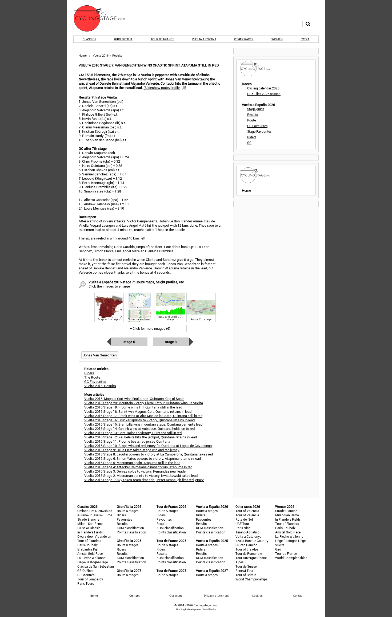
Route (251, 120)
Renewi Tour (244, 570)
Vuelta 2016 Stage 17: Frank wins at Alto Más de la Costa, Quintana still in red (143, 415)
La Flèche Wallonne (91, 558)
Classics (89, 39)
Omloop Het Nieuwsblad (94, 511)
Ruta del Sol (244, 519)
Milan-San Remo (287, 515)
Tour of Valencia (247, 511)
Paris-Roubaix (87, 545)
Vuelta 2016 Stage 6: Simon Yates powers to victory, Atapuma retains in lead (142, 458)
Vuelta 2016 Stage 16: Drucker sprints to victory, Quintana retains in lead (139, 420)
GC (249, 142)
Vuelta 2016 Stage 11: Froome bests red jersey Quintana (127, 441)
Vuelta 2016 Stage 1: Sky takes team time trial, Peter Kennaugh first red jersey (144, 479)
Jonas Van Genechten (100, 355)
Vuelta (280, 545)
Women (277, 39)
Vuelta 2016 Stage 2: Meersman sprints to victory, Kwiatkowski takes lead (141, 475)
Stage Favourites (259, 131)
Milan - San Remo (90, 523)
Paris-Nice (242, 528)
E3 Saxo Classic (88, 528)
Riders (251, 137)
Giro (278, 549)
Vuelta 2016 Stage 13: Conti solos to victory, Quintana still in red (133, 432)
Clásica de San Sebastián (95, 566)
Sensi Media (209, 609)
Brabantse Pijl (87, 549)
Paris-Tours (85, 583)
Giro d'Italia (123, 39)
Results (252, 114)
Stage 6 (129, 341)
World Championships (251, 579)
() (164, 87)
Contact (298, 596)
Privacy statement (216, 596)
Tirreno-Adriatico (247, 532)
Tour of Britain (245, 575)
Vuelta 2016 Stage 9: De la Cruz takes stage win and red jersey (131, 449)
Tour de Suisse (246, 566)
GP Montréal (86, 575)
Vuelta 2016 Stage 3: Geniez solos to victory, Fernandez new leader (135, 471)
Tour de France (162, 39)
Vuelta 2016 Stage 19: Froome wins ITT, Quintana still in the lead (133, 407)
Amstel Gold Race (90, 553)
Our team (175, 596)
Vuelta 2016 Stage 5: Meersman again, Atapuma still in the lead (132, 462)
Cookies (257, 596)
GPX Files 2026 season (264, 94)
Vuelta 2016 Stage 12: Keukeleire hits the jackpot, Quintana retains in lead (140, 437)
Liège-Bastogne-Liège (92, 562)
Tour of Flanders (89, 541)
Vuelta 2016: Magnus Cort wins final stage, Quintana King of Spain (134, 398)
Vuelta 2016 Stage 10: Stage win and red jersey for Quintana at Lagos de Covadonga (148, 445)
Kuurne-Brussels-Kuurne (94, 515)
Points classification (131, 532)
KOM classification (130, 528)
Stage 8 (171, 341)
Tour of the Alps (246, 549)
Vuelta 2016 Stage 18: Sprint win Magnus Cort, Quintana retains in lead (137, 411)
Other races (243, 39)
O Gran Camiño (246, 545)
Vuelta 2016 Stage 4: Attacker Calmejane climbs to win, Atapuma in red (138, 467)
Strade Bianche (88, 519)
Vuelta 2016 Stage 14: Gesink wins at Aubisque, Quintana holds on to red (139, 428)
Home (83, 55)
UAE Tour (242, 523)
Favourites (124, 519)
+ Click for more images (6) (150, 328)
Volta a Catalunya (248, 536)
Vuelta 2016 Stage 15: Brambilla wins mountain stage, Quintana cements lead (143, 424)
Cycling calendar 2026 (263, 88)
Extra (305, 39)
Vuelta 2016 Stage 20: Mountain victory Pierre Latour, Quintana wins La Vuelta (143, 402)
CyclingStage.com (102, 18)
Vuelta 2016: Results (100, 385)
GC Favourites (257, 126)
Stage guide (255, 109)
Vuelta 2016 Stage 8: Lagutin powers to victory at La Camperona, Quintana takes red (148, 454)
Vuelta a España (204, 39)
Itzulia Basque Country (251, 541)
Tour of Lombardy (90, 579)
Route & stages (127, 511)
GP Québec (85, 570)
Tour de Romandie (248, 553)
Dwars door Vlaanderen (94, 536)
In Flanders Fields (90, 532)
